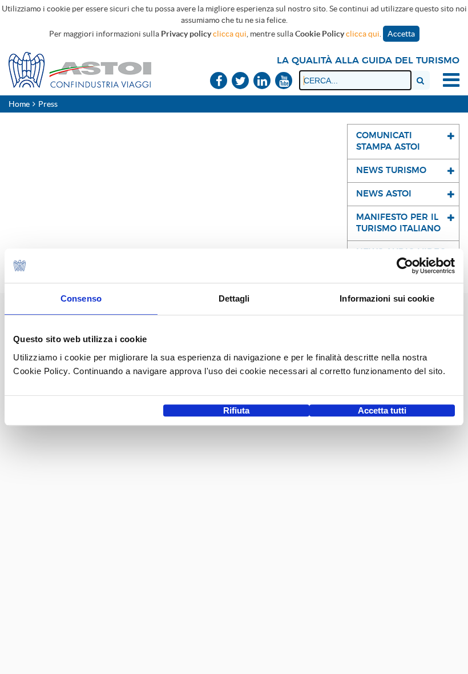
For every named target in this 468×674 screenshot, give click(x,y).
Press (48, 104)
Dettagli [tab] (234, 298)
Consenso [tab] (81, 298)
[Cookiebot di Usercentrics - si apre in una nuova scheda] (405, 265)
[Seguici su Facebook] (218, 81)
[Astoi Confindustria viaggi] (80, 69)
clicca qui (230, 33)
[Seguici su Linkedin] (262, 81)
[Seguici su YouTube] (283, 81)
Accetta (401, 33)
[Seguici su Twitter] (240, 81)
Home (19, 104)
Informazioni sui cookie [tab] (387, 298)
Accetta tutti (382, 410)
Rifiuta (236, 410)
